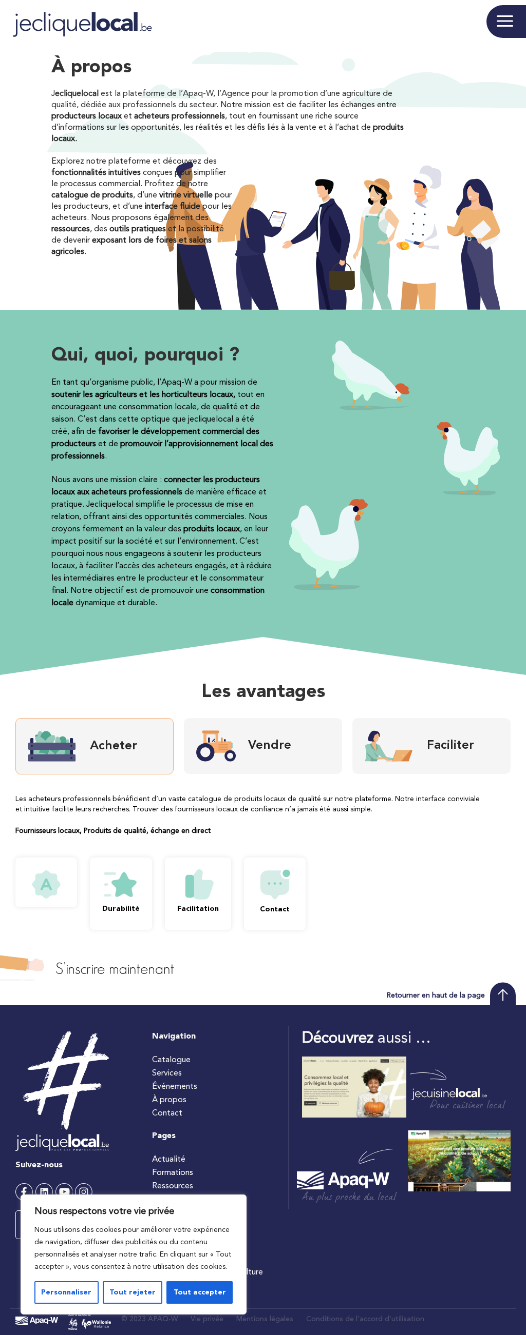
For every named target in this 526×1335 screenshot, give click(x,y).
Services (167, 1073)
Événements (174, 1087)
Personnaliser (66, 1292)
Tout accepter (200, 1292)
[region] (134, 1254)
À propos (169, 1100)
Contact (167, 1113)
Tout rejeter (132, 1292)
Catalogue (171, 1060)
